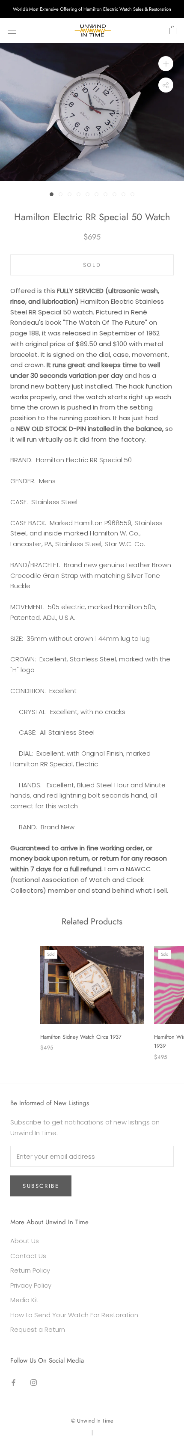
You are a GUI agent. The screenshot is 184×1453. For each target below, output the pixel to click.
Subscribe (41, 1186)
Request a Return (37, 1329)
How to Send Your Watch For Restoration (74, 1314)
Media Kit (24, 1299)
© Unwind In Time (92, 1421)
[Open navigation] (12, 30)
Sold (92, 265)
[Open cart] (172, 30)
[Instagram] (33, 1382)
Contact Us (28, 1255)
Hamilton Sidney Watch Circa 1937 (81, 1037)
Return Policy (30, 1270)
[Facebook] (13, 1382)
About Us (24, 1240)
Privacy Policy (30, 1285)
